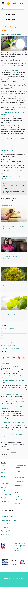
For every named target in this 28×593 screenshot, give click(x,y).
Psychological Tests (6, 531)
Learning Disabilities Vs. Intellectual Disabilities (13, 422)
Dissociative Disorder (7, 494)
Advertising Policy (14, 582)
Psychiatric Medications (7, 516)
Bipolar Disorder (5, 483)
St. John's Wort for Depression (12, 286)
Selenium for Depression (9, 342)
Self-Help (17, 492)
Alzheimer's (4, 476)
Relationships (18, 485)
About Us (11, 575)
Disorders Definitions (7, 513)
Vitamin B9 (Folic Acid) (8, 345)
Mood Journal (5, 534)
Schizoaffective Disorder (19, 504)
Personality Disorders (20, 477)
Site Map (6, 575)
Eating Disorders (5, 498)
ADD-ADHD (4, 469)
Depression (4, 487)
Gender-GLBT (5, 501)
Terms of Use (7, 578)
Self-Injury (17, 496)
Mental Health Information (8, 520)
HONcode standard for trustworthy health (20, 547)
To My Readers (5, 338)
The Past (4, 335)
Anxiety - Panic (5, 480)
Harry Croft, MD (17, 200)
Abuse (3, 465)
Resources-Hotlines (6, 524)
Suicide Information (6, 527)
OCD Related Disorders (18, 470)
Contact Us (16, 575)
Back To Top (4, 454)
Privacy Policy (14, 578)
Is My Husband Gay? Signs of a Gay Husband (13, 394)
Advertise (21, 575)
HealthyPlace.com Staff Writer (11, 34)
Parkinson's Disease (20, 474)
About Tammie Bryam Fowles (10, 348)
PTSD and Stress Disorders (19, 482)
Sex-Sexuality (18, 499)
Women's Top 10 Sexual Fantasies (10, 366)
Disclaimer (21, 578)
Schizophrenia (18, 489)
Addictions (4, 473)
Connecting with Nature (8, 332)
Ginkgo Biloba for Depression (12, 315)
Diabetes (3, 490)
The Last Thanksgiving (8, 328)
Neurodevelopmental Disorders (20, 466)
